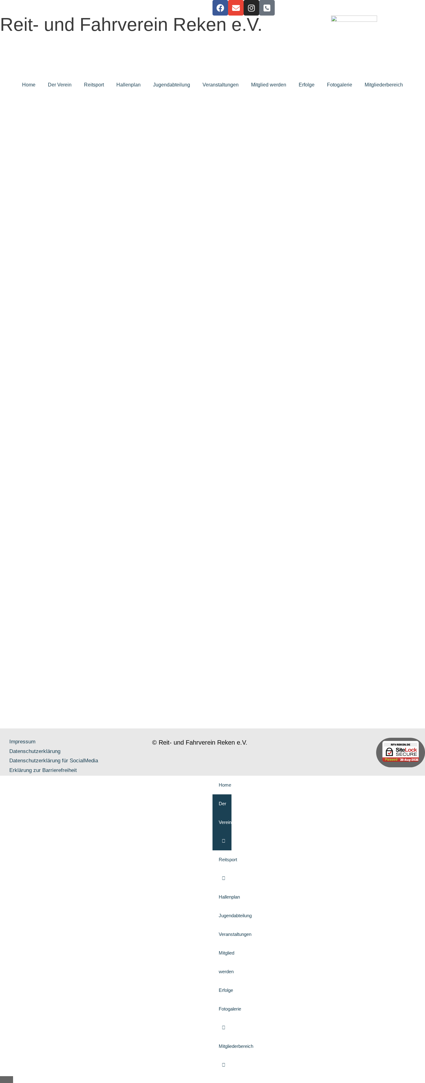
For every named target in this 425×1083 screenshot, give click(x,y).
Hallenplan (128, 84)
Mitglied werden (268, 84)
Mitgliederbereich (384, 84)
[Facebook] (220, 8)
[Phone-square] (267, 8)
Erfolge (307, 84)
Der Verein (60, 84)
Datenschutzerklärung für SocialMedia (53, 761)
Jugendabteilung (171, 84)
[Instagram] (251, 8)
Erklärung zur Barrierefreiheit (43, 770)
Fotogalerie (339, 84)
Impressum (22, 742)
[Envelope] (236, 8)
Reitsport (94, 84)
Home (28, 84)
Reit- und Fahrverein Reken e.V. (131, 24)
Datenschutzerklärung (34, 751)
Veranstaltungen (221, 84)
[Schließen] (6, 1079)
